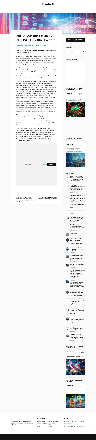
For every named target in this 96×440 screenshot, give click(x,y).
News (29, 11)
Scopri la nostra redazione (46, 426)
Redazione (20, 45)
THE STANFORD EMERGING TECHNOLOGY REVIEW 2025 (35, 38)
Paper (57, 11)
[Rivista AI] (48, 4)
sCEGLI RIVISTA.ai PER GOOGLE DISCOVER (75, 40)
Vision (39, 45)
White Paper (45, 45)
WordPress (44, 436)
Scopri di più (18, 424)
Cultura (44, 11)
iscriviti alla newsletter (80, 426)
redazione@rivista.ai (69, 423)
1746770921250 (43, 164)
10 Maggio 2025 (30, 45)
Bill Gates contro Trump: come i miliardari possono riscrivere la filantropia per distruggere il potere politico (25, 199)
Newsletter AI (65, 11)
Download (51, 164)
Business (37, 11)
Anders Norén (56, 436)
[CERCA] (83, 52)
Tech (51, 11)
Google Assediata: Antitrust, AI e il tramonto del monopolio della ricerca (47, 197)
